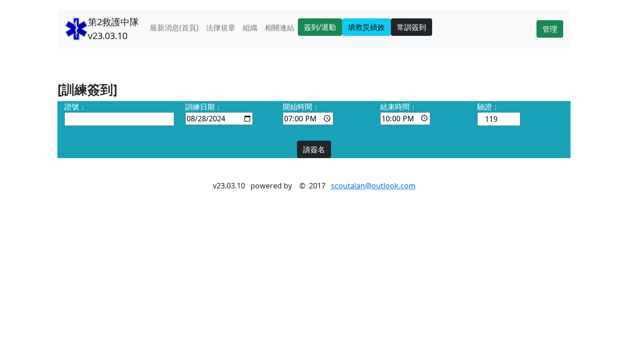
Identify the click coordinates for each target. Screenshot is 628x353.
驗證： (488, 107)
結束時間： (398, 107)
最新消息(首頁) (174, 28)
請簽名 (314, 149)
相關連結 (279, 28)
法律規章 (220, 28)
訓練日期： (203, 107)
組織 (250, 28)
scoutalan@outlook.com (373, 186)
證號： (75, 107)
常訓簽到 (411, 27)
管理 (549, 29)
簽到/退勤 (320, 27)
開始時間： (301, 107)
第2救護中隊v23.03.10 (113, 29)
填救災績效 (366, 27)
